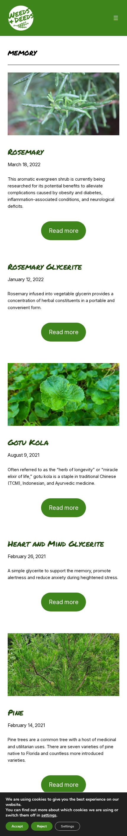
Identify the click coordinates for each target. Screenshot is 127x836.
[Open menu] (115, 18)
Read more (67, 233)
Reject (42, 826)
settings (48, 815)
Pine (15, 712)
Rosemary (25, 151)
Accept (17, 826)
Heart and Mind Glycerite (56, 543)
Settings (67, 826)
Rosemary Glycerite (45, 266)
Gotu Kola (28, 442)
